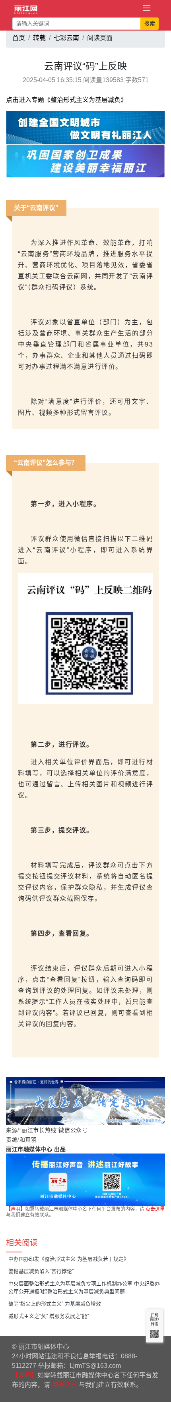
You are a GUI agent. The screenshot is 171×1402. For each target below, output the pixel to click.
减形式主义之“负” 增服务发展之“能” (48, 1316)
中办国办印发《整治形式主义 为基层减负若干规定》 (68, 1259)
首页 (18, 38)
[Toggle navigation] (147, 8)
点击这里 (155, 1209)
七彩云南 (66, 38)
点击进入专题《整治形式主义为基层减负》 (66, 99)
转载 (39, 38)
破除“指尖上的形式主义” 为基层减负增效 (54, 1304)
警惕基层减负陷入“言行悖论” (41, 1271)
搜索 (149, 23)
